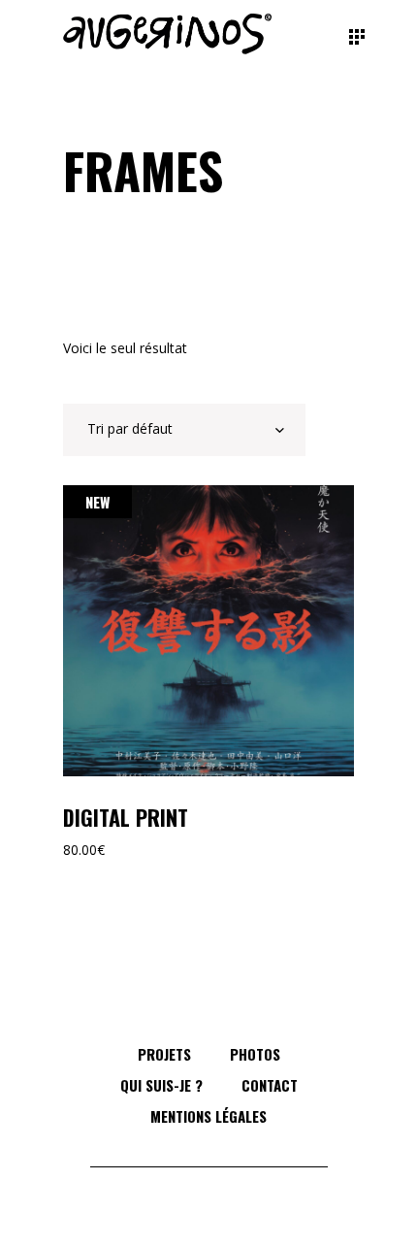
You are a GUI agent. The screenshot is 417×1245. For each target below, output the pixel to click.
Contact (269, 1085)
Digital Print (125, 817)
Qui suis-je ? (161, 1085)
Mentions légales (208, 1116)
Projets (164, 1054)
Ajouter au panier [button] (208, 630)
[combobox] (184, 430)
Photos (255, 1054)
